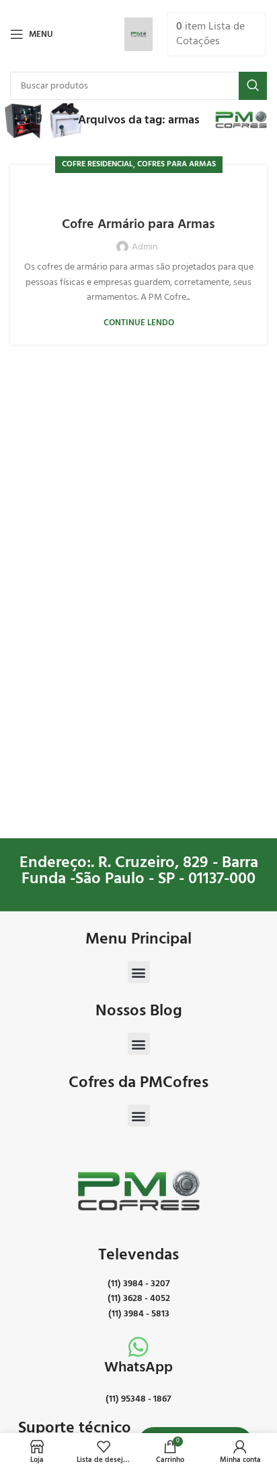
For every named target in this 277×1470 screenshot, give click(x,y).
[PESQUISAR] (253, 86)
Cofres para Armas (176, 164)
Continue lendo (139, 323)
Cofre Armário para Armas (138, 224)
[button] (139, 972)
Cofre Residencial (97, 164)
